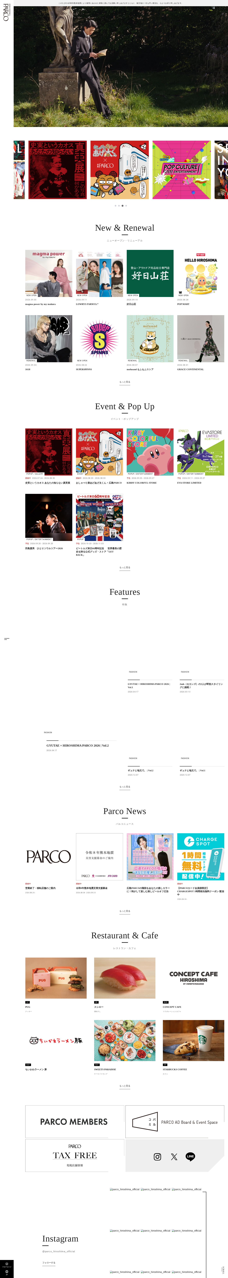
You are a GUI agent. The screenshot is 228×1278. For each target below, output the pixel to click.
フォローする (48, 1262)
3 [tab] (122, 206)
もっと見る (124, 382)
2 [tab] (119, 206)
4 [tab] (126, 206)
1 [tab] (115, 206)
